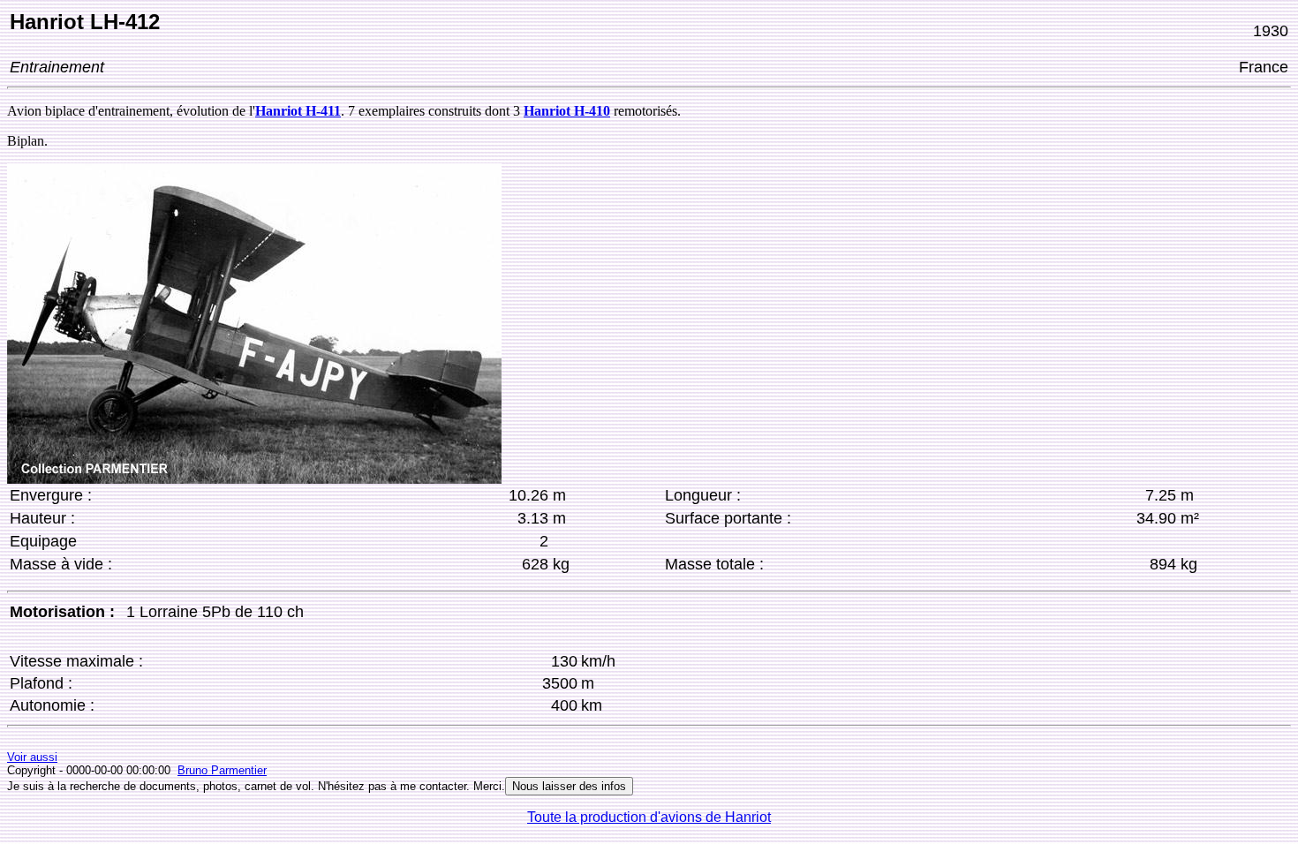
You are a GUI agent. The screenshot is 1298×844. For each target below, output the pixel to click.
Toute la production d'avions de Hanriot (649, 817)
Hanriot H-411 (298, 110)
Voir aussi (32, 757)
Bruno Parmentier (222, 770)
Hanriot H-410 (567, 110)
